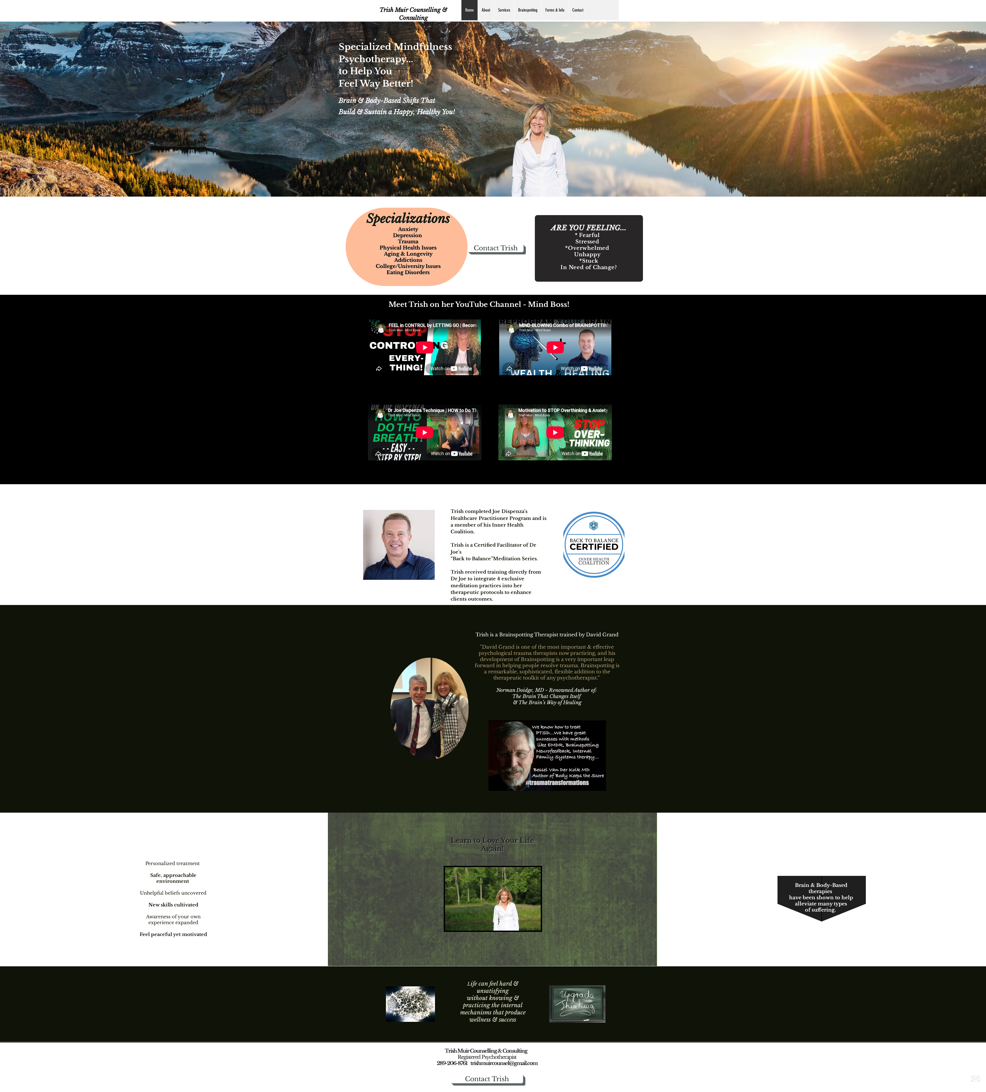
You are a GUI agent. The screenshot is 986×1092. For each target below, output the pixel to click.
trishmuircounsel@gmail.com (503, 1063)
